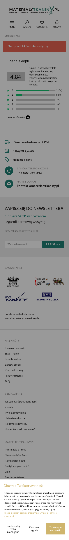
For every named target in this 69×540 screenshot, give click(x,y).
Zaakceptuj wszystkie (55, 529)
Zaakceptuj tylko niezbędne (13, 528)
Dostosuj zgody (34, 529)
